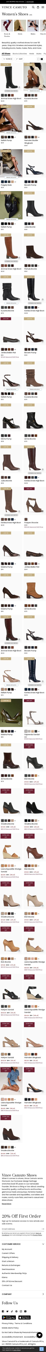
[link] (3, 1311)
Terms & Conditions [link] (23, 1323)
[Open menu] (43, 7)
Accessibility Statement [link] (12, 1337)
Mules (38, 53)
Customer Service (11, 1244)
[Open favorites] (39, 1335)
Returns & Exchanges (11, 1265)
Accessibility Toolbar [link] (33, 1337)
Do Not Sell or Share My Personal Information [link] (21, 1332)
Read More (6, 1203)
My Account (7, 1249)
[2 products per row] (42, 59)
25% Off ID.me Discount (12, 1281)
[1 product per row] (38, 59)
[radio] (2, 95)
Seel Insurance (8, 1269)
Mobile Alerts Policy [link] (10, 1328)
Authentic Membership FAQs (14, 1273)
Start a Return (8, 1261)
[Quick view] (19, 87)
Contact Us (7, 1285)
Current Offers (8, 1253)
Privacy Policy (37, 1235)
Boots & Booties (20, 53)
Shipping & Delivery (10, 1257)
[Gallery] (11, 77)
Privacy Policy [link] (7, 1323)
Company (7, 1294)
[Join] (41, 1229)
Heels (31, 53)
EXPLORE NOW (33, 2)
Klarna (4, 1277)
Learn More (17, 1350)
